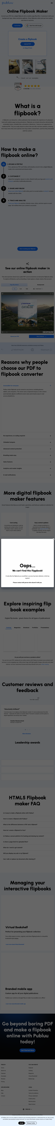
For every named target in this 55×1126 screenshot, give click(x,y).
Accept (21, 1123)
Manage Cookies (31, 1123)
